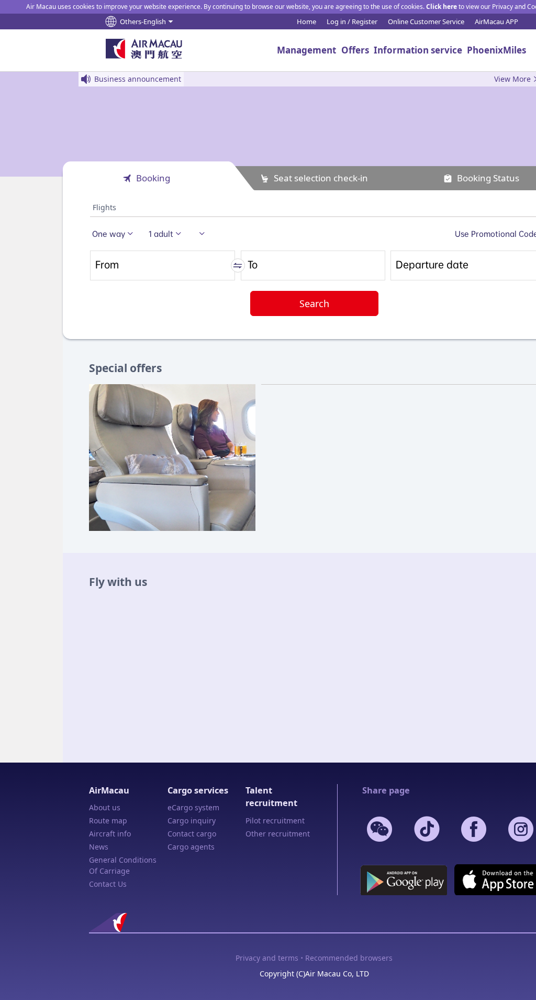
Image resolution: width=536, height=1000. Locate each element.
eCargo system (193, 807)
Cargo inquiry (192, 820)
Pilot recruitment (275, 820)
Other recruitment (277, 834)
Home (306, 21)
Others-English (143, 21)
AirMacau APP (496, 21)
